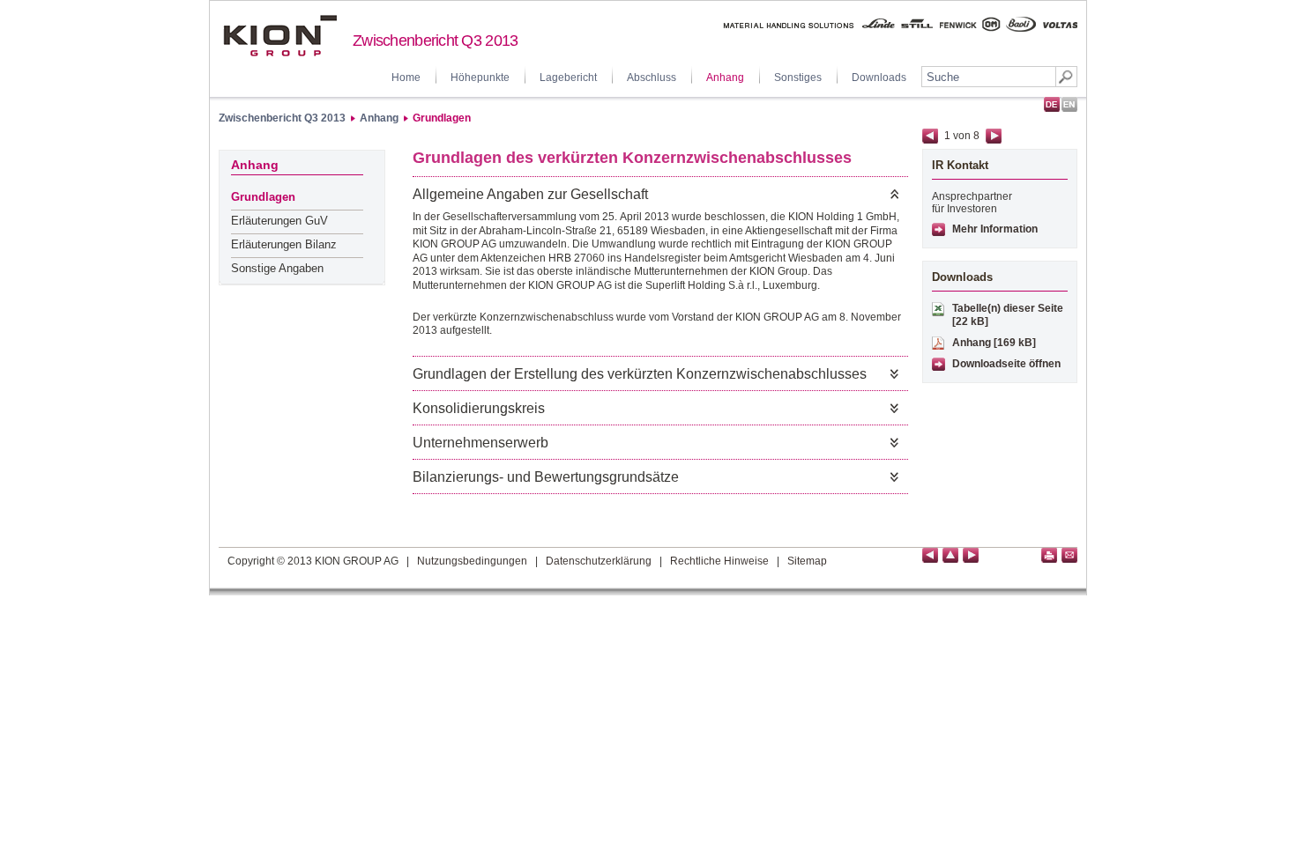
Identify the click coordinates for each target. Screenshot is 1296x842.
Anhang (725, 77)
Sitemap (807, 561)
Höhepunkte (480, 77)
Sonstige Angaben (277, 268)
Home (406, 77)
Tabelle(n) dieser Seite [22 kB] (1007, 315)
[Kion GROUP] (280, 35)
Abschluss (651, 77)
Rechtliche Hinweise (719, 561)
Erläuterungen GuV (279, 220)
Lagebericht (568, 77)
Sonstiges (798, 77)
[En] (1069, 105)
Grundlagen (442, 118)
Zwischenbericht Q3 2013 (282, 118)
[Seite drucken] (1049, 555)
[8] (971, 555)
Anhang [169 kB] (994, 342)
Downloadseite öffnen (1006, 364)
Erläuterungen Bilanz (284, 244)
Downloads (879, 77)
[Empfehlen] (1069, 555)
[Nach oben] (950, 555)
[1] (930, 555)
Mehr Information (995, 229)
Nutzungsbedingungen (472, 561)
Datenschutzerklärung (599, 561)
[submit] (1066, 76)
